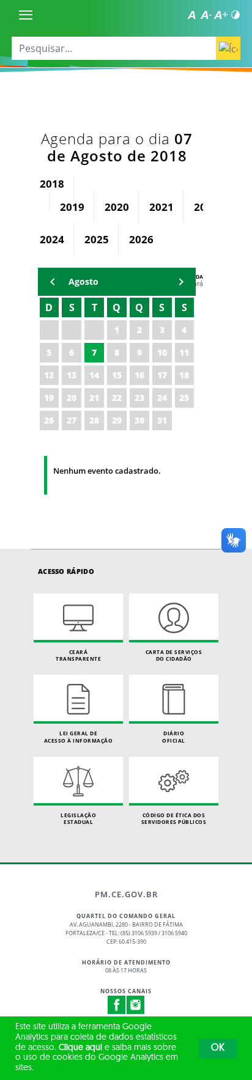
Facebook (117, 1005)
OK (217, 1048)
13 (71, 375)
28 (94, 420)
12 (49, 375)
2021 (161, 207)
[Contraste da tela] (235, 14)
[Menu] (25, 14)
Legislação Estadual (78, 819)
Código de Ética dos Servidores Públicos (174, 819)
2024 (52, 239)
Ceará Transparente (78, 655)
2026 (141, 239)
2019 (72, 207)
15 (117, 375)
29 (117, 420)
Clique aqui (80, 1047)
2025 (96, 239)
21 (94, 397)
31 (162, 420)
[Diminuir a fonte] (206, 14)
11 (184, 352)
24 (162, 397)
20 (71, 397)
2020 (117, 207)
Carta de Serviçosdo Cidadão (174, 655)
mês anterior (52, 282)
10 (162, 352)
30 (139, 420)
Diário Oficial (173, 737)
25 (184, 397)
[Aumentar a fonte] (220, 14)
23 (139, 397)
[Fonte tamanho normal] (191, 14)
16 (139, 375)
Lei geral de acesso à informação (78, 737)
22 (117, 397)
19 (49, 397)
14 (94, 375)
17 (162, 375)
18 (184, 375)
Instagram (136, 1005)
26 (49, 420)
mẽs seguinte (181, 282)
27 (71, 420)
